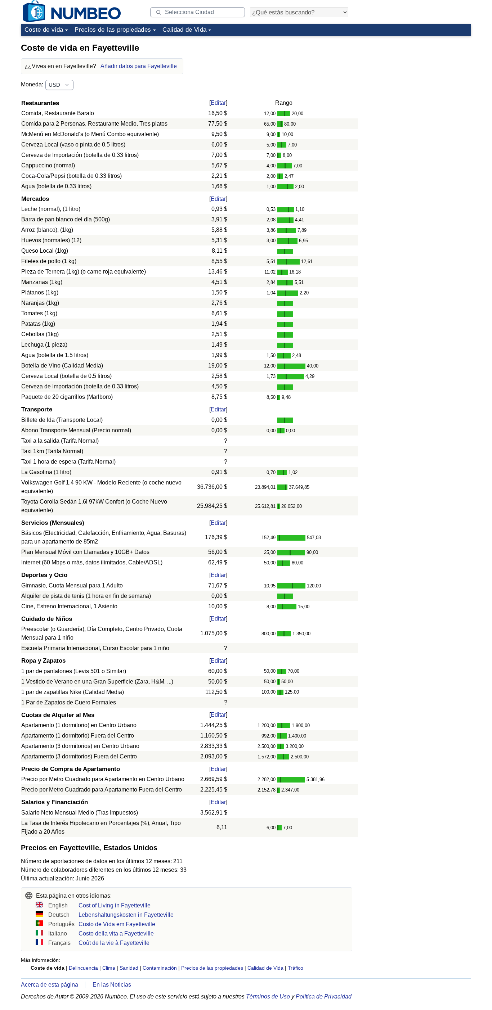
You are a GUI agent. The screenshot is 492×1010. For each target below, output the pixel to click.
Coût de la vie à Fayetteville (114, 943)
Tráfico (295, 968)
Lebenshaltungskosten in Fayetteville (126, 915)
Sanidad (129, 968)
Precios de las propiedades (113, 29)
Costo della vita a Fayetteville (116, 933)
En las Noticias (112, 985)
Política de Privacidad (324, 996)
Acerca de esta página (49, 985)
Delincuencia (83, 968)
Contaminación (160, 968)
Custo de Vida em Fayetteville (117, 924)
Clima (108, 968)
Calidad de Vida (184, 29)
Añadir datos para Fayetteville (138, 66)
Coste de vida (43, 29)
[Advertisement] (417, 84)
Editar (218, 103)
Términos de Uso (268, 996)
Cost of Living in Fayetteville (115, 905)
